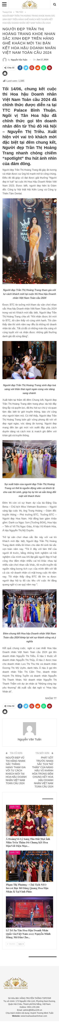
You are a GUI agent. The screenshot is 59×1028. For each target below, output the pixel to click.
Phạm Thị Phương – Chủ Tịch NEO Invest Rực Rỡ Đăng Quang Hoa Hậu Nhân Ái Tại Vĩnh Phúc (27, 888)
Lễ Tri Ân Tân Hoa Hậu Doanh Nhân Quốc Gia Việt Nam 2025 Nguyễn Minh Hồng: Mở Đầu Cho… (28, 934)
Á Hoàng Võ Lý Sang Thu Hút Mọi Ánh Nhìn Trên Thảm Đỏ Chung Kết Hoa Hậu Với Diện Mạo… (28, 842)
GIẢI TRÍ (14, 807)
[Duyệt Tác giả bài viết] (29, 728)
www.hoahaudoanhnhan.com (34, 1016)
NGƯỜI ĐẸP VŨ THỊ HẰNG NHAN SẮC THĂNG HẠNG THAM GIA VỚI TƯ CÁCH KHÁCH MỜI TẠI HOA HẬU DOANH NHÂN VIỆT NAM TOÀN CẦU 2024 (16, 770)
